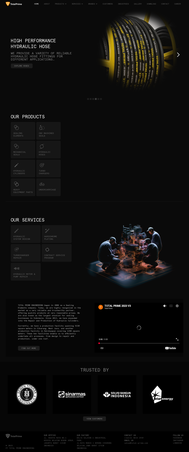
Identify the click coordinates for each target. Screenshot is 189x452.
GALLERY (138, 4)
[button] (60, 4)
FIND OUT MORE (29, 348)
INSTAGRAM (178, 440)
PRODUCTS (59, 4)
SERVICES (76, 4)
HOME (36, 4)
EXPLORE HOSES (21, 66)
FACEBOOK (177, 438)
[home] (14, 4)
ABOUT (47, 4)
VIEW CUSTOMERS (94, 419)
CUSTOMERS (108, 4)
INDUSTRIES (123, 4)
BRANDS (91, 4)
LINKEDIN (177, 443)
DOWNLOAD (151, 4)
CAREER (177, 4)
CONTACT (165, 4)
